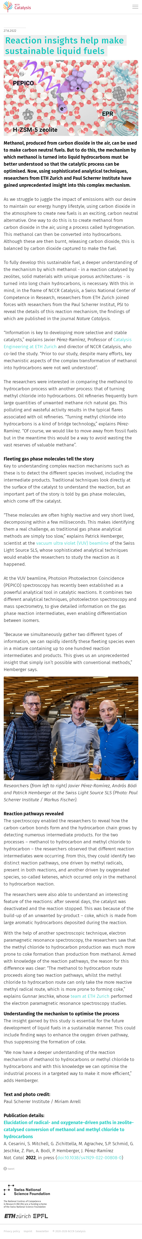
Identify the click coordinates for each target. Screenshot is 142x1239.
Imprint (28, 1231)
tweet (11, 1168)
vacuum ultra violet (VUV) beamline (72, 543)
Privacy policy (12, 1231)
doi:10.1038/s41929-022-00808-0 (89, 1158)
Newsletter (42, 1231)
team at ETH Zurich (90, 996)
